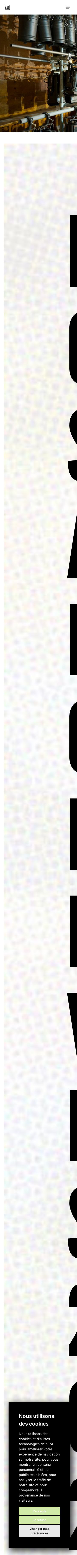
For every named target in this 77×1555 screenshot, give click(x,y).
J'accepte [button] (39, 1511)
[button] (68, 7)
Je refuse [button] (39, 1520)
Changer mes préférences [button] (39, 1531)
